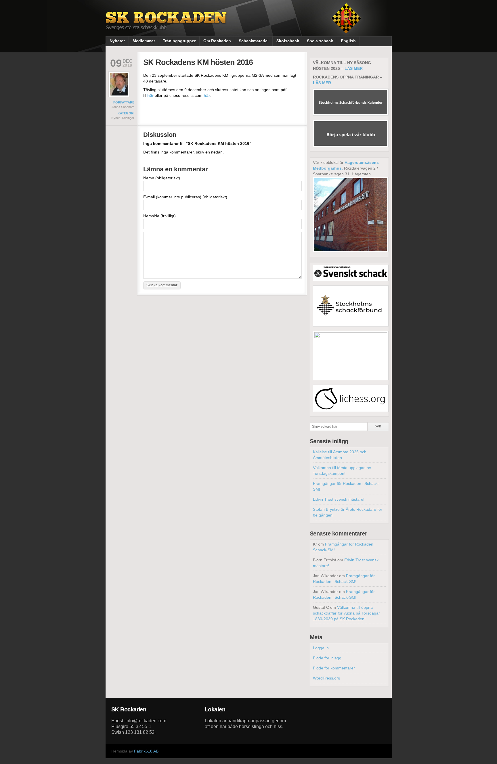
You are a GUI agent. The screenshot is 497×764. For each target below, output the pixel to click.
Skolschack (287, 41)
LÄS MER (354, 68)
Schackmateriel (254, 41)
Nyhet (115, 118)
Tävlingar (127, 118)
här (150, 95)
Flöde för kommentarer (334, 668)
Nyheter (117, 41)
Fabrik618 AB (146, 751)
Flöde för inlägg (327, 658)
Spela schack (320, 41)
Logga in (321, 648)
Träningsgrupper (179, 41)
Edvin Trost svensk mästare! (338, 499)
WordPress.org (326, 678)
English (348, 41)
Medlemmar (144, 41)
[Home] (167, 25)
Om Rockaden (217, 41)
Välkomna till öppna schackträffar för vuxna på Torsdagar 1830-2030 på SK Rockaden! (346, 613)
